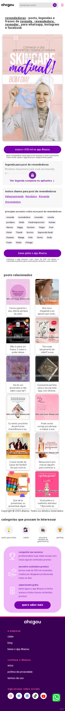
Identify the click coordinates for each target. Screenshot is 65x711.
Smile (21, 222)
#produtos (31, 196)
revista (50, 217)
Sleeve (9, 227)
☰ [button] (62, 5)
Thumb (19, 232)
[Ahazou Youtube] (43, 696)
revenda (26, 21)
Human (52, 222)
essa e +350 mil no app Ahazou (32, 149)
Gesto (40, 237)
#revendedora (13, 201)
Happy (20, 227)
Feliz (30, 237)
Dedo (49, 237)
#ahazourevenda (14, 196)
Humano (10, 237)
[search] (55, 5)
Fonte (9, 242)
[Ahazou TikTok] (35, 696)
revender (12, 24)
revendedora (44, 21)
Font (51, 227)
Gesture (31, 227)
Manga (21, 237)
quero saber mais (32, 604)
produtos (10, 222)
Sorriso (30, 232)
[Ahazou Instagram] (11, 696)
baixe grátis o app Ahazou (32, 253)
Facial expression (36, 222)
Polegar (29, 242)
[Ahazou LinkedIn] (27, 696)
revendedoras (15, 18)
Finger (42, 227)
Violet (9, 232)
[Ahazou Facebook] (19, 696)
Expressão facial (45, 232)
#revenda (44, 196)
